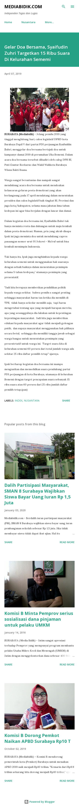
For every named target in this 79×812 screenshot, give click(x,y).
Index (18, 400)
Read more (67, 542)
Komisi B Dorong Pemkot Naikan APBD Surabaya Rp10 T (37, 738)
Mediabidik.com (23, 6)
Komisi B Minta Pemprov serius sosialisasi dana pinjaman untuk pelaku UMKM (38, 619)
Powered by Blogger (42, 801)
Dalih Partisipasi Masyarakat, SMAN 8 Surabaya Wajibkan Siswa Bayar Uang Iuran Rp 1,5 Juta (37, 494)
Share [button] (66, 400)
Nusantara (28, 22)
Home (8, 22)
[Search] (63, 6)
